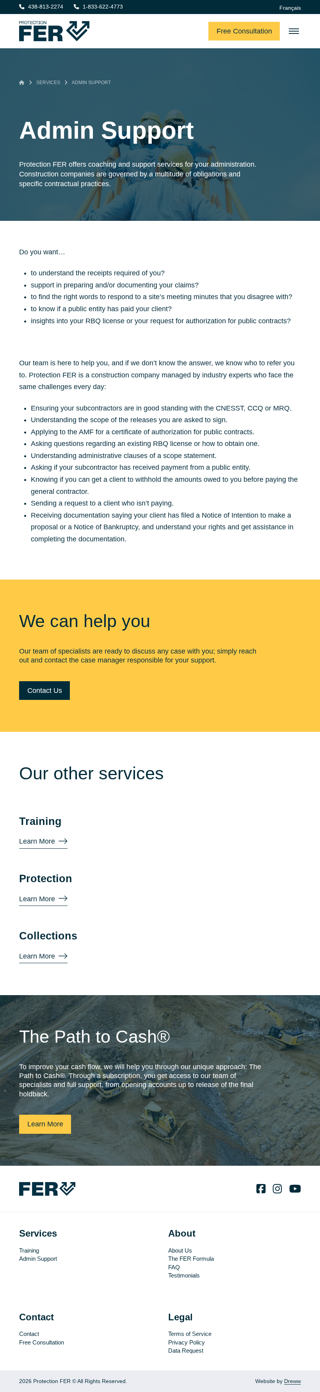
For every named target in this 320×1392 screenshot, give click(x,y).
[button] (294, 31)
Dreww (292, 1381)
